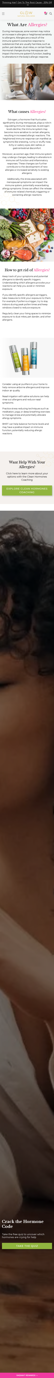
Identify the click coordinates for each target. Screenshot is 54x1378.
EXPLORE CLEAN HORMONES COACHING (27, 490)
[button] (27, 1375)
